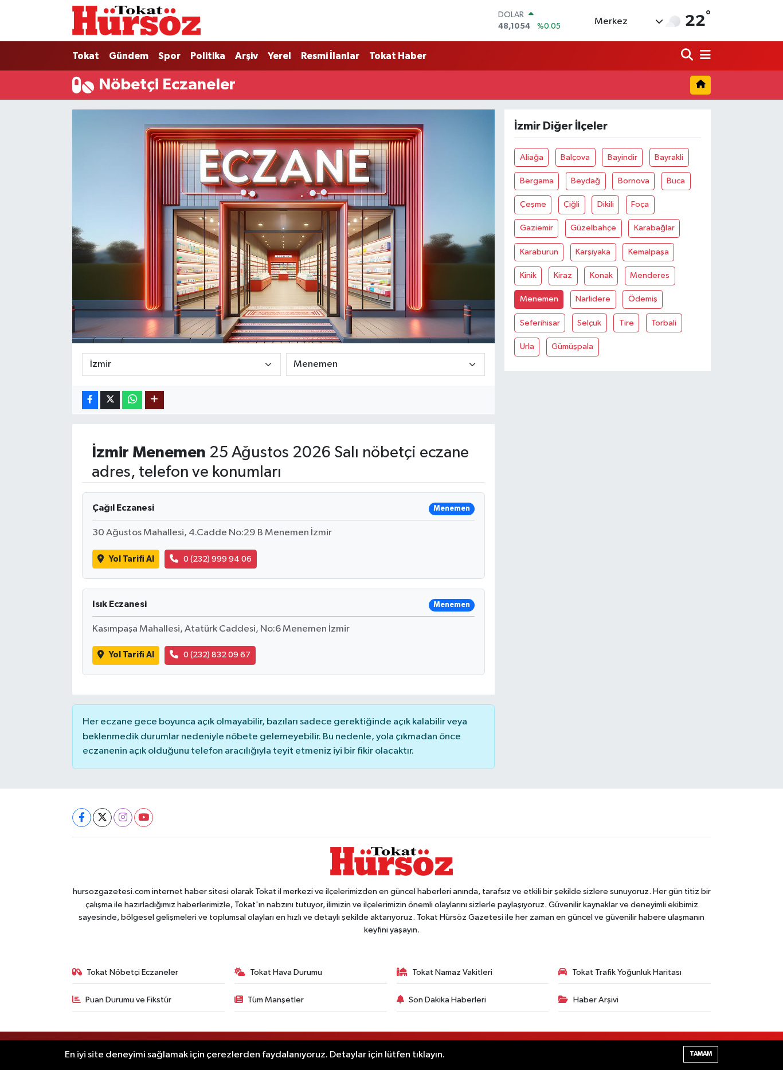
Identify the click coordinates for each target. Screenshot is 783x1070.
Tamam (701, 1054)
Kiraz (563, 275)
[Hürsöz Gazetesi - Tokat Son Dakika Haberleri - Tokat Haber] (136, 20)
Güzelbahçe (593, 228)
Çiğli (571, 204)
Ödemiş (642, 299)
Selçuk (589, 323)
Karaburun (539, 252)
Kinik (528, 275)
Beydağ (585, 181)
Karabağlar (654, 228)
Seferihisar (540, 323)
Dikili (605, 204)
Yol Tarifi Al (131, 559)
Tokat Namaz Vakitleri (452, 972)
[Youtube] (143, 817)
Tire (626, 323)
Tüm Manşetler (276, 999)
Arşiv (246, 56)
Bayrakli (669, 157)
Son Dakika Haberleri (447, 999)
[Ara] (688, 56)
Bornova (633, 181)
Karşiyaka (592, 252)
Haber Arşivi (595, 999)
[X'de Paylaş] (110, 400)
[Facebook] (81, 817)
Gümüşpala (572, 346)
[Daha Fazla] (154, 400)
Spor (169, 56)
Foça (640, 204)
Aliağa (531, 157)
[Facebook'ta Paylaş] (90, 400)
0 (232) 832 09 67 (216, 654)
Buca (676, 181)
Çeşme (533, 204)
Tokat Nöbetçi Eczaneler (132, 972)
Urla (527, 346)
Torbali (663, 323)
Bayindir (622, 157)
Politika (207, 56)
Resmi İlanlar (330, 56)
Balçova (575, 157)
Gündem (128, 56)
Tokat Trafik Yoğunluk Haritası (627, 972)
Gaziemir (536, 228)
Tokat (85, 56)
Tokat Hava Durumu (286, 972)
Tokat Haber (397, 56)
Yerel (279, 56)
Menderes (650, 275)
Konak (601, 275)
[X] (102, 817)
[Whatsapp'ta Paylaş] (132, 400)
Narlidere (592, 299)
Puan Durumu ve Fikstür (128, 999)
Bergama (537, 181)
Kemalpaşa (648, 252)
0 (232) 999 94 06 (217, 559)
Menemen (539, 299)
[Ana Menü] (703, 56)
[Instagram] (122, 817)
